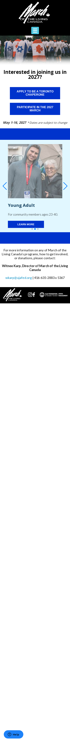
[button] (32, 229)
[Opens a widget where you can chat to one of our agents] (13, 734)
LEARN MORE (25, 224)
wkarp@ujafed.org (18, 278)
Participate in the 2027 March (35, 109)
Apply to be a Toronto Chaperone (35, 93)
